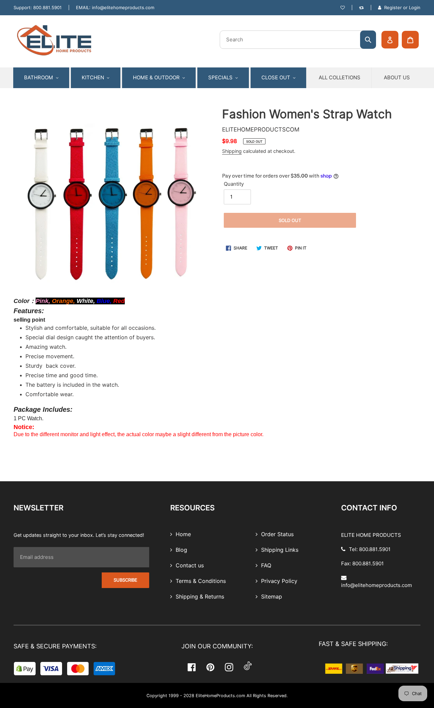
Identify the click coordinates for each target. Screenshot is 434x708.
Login (414, 7)
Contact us (189, 566)
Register (393, 7)
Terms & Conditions (200, 581)
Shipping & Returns (199, 597)
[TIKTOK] (247, 667)
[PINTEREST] (210, 667)
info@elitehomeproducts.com (123, 7)
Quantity (234, 184)
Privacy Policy (278, 581)
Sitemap (270, 597)
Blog (180, 550)
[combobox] (298, 40)
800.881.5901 (47, 7)
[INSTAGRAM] (229, 667)
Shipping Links (278, 550)
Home (182, 534)
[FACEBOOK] (192, 667)
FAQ (265, 566)
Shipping (232, 151)
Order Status (276, 534)
